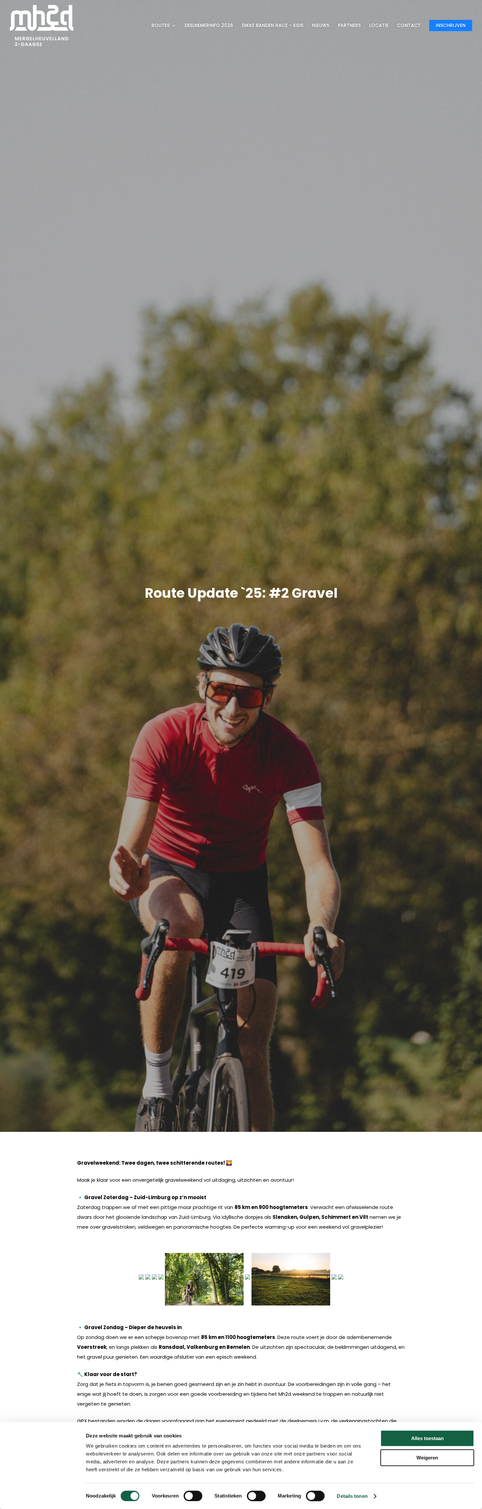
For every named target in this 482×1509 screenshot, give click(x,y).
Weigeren (427, 1457)
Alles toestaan (427, 1438)
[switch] (193, 1496)
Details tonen (352, 1496)
